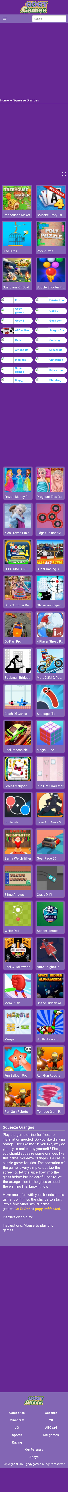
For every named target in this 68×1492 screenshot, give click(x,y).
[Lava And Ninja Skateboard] (50, 816)
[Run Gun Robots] (50, 1069)
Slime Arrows (14, 894)
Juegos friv (56, 330)
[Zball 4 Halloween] (18, 961)
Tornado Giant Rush (51, 1111)
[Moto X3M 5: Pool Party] (50, 671)
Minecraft (55, 350)
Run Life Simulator (50, 786)
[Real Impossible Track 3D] (18, 744)
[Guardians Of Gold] (17, 281)
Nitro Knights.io (48, 967)
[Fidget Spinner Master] (50, 527)
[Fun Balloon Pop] (18, 1069)
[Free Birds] (17, 244)
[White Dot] (18, 925)
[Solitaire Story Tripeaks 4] (51, 208)
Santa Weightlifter (18, 858)
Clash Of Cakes (16, 714)
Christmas (56, 359)
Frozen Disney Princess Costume (29, 497)
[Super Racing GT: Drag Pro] (50, 563)
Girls (18, 340)
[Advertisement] (34, 60)
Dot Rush (11, 822)
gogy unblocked (47, 1209)
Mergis (10, 1039)
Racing (17, 1442)
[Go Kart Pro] (18, 635)
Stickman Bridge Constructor (26, 677)
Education (56, 370)
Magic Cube (45, 750)
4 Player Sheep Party (52, 641)
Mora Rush (12, 1003)
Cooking (54, 340)
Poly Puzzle (45, 251)
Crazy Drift (44, 894)
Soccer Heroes (48, 931)
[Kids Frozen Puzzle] (18, 527)
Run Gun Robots (48, 1075)
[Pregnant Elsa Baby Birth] (50, 491)
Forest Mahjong (16, 786)
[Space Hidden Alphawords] (50, 997)
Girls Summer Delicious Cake (25, 605)
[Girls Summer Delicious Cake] (18, 599)
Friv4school (57, 300)
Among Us (21, 350)
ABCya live (22, 330)
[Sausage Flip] (50, 708)
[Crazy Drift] (50, 888)
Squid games (19, 370)
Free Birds (10, 251)
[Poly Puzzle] (51, 244)
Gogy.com (55, 320)
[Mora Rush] (18, 997)
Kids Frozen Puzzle (18, 533)
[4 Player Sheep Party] (50, 635)
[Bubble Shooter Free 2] (51, 281)
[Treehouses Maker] (17, 208)
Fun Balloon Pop (16, 1075)
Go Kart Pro (13, 641)
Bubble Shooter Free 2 (51, 287)
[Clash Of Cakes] (18, 708)
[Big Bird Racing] (50, 1033)
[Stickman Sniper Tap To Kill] (50, 599)
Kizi (17, 300)
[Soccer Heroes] (50, 925)
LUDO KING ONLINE (18, 569)
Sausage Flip (46, 714)
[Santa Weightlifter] (18, 852)
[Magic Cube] (50, 744)
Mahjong (20, 359)
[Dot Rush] (18, 816)
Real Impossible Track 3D (23, 750)
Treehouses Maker (16, 215)
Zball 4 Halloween (17, 967)
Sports (17, 1435)
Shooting (55, 380)
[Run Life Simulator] (50, 780)
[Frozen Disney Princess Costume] (18, 491)
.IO (17, 1427)
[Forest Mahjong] (18, 780)
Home (4, 100)
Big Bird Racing (47, 1039)
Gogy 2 (53, 311)
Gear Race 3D (46, 858)
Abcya (34, 1457)
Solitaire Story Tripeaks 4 (51, 215)
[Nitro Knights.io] (50, 961)
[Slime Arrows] (18, 888)
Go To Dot (22, 1209)
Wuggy (19, 380)
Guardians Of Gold (16, 287)
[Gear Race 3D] (50, 852)
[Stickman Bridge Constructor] (18, 671)
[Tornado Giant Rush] (50, 1106)
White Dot (12, 931)
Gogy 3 (19, 320)
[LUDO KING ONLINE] (18, 563)
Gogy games (19, 310)
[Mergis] (18, 1033)
